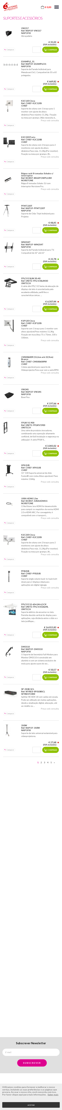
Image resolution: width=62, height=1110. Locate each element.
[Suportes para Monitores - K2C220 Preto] (10, 142)
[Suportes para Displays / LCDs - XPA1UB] (10, 470)
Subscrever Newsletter (31, 1043)
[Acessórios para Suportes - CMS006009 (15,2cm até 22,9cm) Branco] (10, 362)
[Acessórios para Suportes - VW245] (10, 394)
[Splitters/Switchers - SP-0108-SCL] (10, 693)
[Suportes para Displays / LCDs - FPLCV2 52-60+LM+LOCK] (10, 609)
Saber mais (53, 1094)
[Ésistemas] (10, 7)
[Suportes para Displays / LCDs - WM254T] (10, 247)
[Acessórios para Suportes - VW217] (10, 33)
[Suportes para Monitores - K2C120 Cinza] (10, 106)
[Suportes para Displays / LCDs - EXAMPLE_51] (10, 64)
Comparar (10, 50)
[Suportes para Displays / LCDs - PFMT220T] (10, 211)
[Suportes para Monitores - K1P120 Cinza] (10, 326)
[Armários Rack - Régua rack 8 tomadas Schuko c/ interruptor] (10, 178)
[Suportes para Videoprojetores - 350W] (10, 730)
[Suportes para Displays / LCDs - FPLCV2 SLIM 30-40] (10, 283)
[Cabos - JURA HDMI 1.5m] (10, 503)
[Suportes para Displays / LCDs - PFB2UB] (10, 576)
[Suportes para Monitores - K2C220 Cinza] (10, 540)
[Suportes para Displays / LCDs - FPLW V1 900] (10, 428)
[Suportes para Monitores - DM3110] (10, 652)
